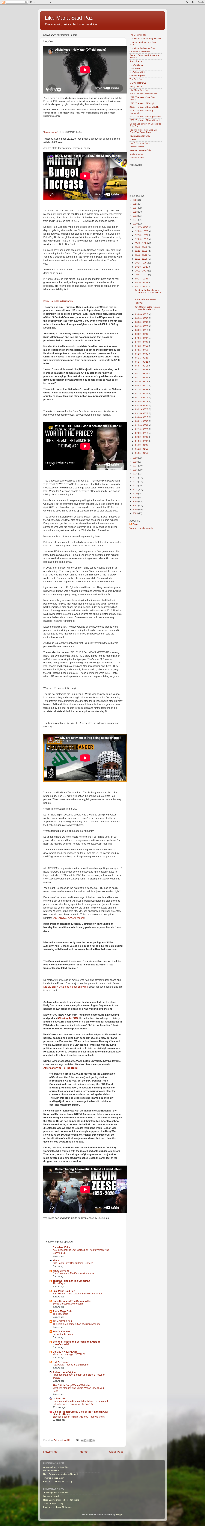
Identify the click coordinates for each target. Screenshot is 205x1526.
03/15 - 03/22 (142, 413)
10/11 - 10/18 (141, 271)
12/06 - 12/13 (142, 239)
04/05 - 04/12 (142, 401)
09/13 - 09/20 (142, 286)
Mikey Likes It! (61, 1270)
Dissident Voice (61, 1247)
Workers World (137, 157)
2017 (135, 466)
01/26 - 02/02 (142, 441)
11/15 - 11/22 (141, 251)
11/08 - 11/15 (141, 255)
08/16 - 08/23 (142, 326)
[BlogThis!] (85, 1440)
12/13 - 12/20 (142, 235)
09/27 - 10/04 (142, 279)
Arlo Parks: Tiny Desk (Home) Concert (73, 1263)
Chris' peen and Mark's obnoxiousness (73, 1273)
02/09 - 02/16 (142, 433)
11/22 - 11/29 (141, 247)
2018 (135, 462)
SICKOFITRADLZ (62, 1321)
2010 (135, 494)
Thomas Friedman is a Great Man (71, 1280)
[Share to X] (88, 1440)
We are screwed (51, 1471)
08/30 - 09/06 (142, 318)
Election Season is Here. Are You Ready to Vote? (79, 1416)
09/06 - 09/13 (142, 314)
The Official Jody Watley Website (71, 1385)
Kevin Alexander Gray (140, 136)
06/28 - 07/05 (142, 354)
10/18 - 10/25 (142, 267)
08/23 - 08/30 (142, 322)
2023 (135, 212)
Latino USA (59, 1398)
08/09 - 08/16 (142, 330)
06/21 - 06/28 (142, 358)
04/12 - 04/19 (142, 397)
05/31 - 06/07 (142, 370)
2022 (135, 216)
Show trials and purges (145, 299)
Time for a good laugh (53, 1478)
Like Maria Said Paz (69, 18)
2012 (135, 486)
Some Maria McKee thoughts (68, 1303)
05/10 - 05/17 (142, 381)
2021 (135, 220)
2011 (135, 489)
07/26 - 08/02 (142, 338)
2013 (135, 482)
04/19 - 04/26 (142, 393)
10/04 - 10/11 (141, 275)
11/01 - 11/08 (141, 259)
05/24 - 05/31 (142, 374)
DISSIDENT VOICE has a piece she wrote (65, 986)
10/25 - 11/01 (141, 263)
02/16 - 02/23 (142, 429)
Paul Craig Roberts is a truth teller (71, 1364)
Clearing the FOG (68, 1018)
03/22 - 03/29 (142, 409)
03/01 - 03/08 (142, 421)
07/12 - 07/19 (142, 346)
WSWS (133, 139)
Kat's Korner (135, 68)
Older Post (116, 1451)
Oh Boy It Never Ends (65, 1351)
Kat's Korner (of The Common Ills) (72, 1301)
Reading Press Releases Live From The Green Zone (143, 131)
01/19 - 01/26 (142, 445)
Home (84, 1451)
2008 (135, 501)
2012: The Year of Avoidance (143, 94)
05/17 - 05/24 (142, 378)
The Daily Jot (136, 79)
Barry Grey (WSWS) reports (58, 301)
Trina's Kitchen (61, 1331)
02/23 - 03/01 (142, 425)
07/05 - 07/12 (142, 350)
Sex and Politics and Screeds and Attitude (76, 1341)
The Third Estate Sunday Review (145, 38)
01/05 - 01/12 (142, 453)
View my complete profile (141, 528)
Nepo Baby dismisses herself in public (61, 1474)
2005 (135, 513)
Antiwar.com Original (64, 1372)
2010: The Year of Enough (142, 103)
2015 (135, 474)
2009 (135, 497)
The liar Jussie (60, 1314)
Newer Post (50, 1451)
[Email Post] (77, 1440)
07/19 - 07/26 (142, 342)
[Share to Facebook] (90, 1440)
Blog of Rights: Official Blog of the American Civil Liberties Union (80, 1412)
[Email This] (82, 1440)
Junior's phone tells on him (56, 1467)
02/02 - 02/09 (142, 437)
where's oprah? (61, 1344)
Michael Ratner (137, 147)
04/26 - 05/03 (142, 389)
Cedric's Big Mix (137, 76)
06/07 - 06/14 (142, 366)
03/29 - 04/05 (142, 405)
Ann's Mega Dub (62, 1311)
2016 (135, 470)
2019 (135, 458)
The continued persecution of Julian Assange (77, 1324)
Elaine (136, 524)
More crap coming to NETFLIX (69, 1354)
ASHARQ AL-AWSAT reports (68, 918)
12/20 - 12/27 (142, 231)
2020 (135, 224)
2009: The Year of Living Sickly (144, 107)
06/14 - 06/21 (142, 362)
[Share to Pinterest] (93, 1440)
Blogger (119, 1515)
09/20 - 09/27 (142, 283)
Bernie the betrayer (63, 1334)
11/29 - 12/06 (141, 243)
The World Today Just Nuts (142, 48)
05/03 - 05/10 (142, 385)
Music (56, 1260)
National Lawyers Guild (140, 150)
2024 (135, 208)
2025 (135, 204)
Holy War (139, 303)
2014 (135, 478)
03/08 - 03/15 (142, 417)
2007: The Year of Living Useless (145, 116)
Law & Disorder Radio (140, 143)
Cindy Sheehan (137, 154)
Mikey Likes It (136, 86)
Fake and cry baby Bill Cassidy (57, 1481)
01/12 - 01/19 (142, 449)
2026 (135, 200)
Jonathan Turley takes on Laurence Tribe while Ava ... (148, 292)
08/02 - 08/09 (142, 334)
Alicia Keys (59, 1283)
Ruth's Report (61, 1362)
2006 (135, 509)
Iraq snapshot (50, 132)
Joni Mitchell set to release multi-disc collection (77, 1293)
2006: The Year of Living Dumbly (145, 120)
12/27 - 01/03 (142, 227)
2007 (135, 505)
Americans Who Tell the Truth (60, 1067)
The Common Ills (138, 35)
